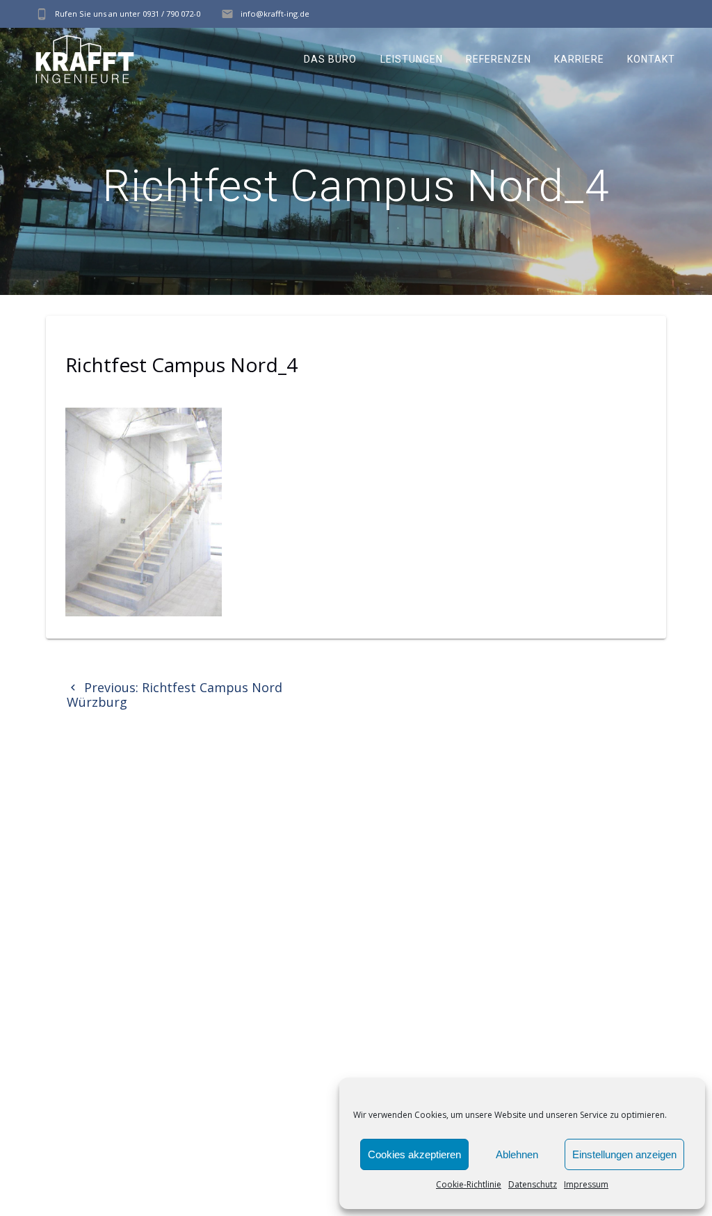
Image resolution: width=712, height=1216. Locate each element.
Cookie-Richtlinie (468, 1184)
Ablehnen (517, 1154)
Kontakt (651, 59)
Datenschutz (532, 1184)
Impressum (586, 1184)
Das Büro (330, 59)
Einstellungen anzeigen (624, 1154)
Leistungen (411, 59)
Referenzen (498, 59)
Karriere (579, 59)
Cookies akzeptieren (414, 1154)
